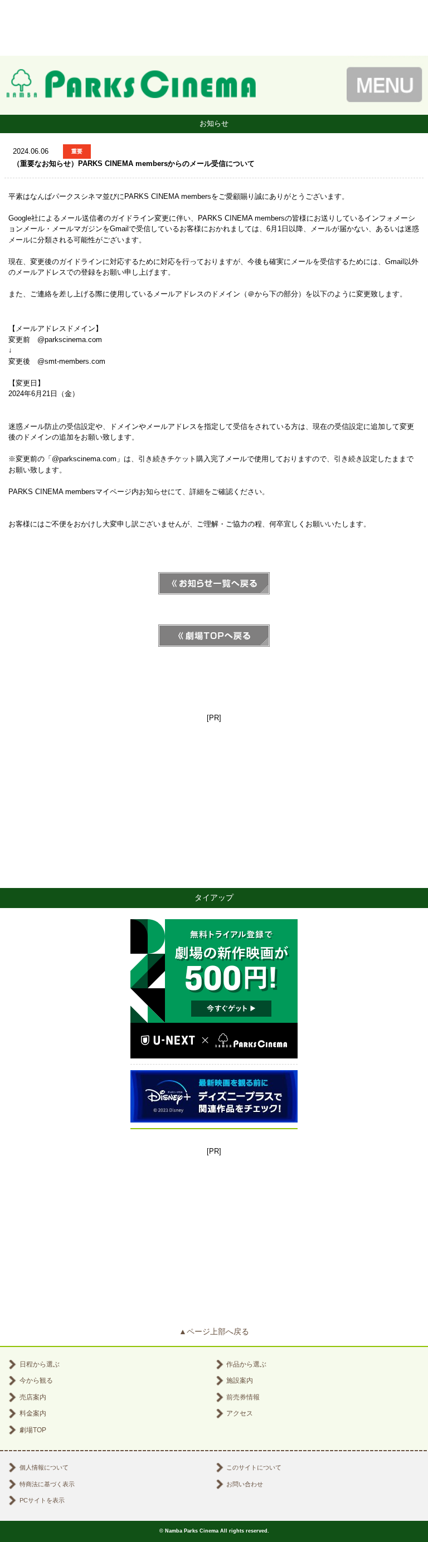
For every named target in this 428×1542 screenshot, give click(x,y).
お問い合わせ (244, 1484)
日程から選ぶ (40, 1364)
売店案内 (33, 1397)
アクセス (239, 1413)
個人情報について (44, 1467)
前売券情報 (243, 1397)
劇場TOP (33, 1430)
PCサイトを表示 (42, 1500)
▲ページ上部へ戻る (214, 1331)
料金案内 (33, 1413)
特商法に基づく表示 (47, 1484)
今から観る (36, 1380)
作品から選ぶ (246, 1364)
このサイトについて (253, 1467)
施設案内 (239, 1380)
